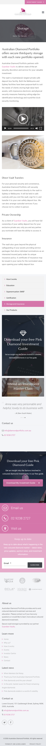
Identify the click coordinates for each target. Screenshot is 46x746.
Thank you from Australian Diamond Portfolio (22, 677)
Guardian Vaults (8, 67)
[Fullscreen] (40, 128)
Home (15, 36)
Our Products (11, 310)
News (6, 657)
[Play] (5, 128)
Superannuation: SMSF (15, 292)
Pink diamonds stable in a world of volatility (21, 691)
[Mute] (36, 128)
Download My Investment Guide (20, 483)
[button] (23, 119)
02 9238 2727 (9, 435)
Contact (7, 660)
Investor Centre (10, 653)
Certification (11, 298)
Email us (16, 508)
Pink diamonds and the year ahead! (18, 680)
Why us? (7, 643)
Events (6, 650)
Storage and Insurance (15, 304)
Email (7, 563)
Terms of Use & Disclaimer (15, 744)
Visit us (15, 528)
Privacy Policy (35, 744)
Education (10, 285)
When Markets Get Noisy (13, 673)
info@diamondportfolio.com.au (17, 430)
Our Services (22, 36)
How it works (11, 279)
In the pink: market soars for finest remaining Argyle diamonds (20, 686)
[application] (23, 119)
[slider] (21, 128)
